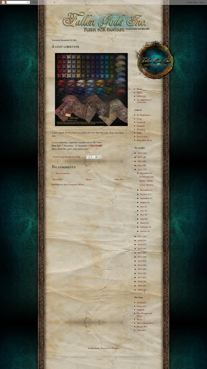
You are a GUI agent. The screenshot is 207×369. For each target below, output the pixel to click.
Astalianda (141, 302)
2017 (140, 252)
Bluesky (140, 129)
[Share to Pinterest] (99, 157)
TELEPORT (96, 145)
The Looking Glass (145, 322)
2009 (140, 285)
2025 (140, 157)
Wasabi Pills (142, 326)
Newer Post (57, 179)
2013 (140, 269)
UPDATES (141, 96)
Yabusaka (141, 330)
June (142, 210)
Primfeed (141, 125)
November (145, 189)
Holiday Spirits (146, 180)
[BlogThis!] (90, 157)
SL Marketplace (144, 115)
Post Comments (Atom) (74, 184)
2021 (140, 236)
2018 (140, 248)
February (144, 226)
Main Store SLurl (144, 140)
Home (88, 179)
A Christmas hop (146, 176)
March (143, 222)
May (142, 214)
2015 (140, 261)
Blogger (115, 348)
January (143, 231)
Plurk (139, 133)
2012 (140, 273)
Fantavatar (141, 306)
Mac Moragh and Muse (144, 314)
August (143, 202)
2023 (140, 165)
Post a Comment (63, 173)
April (142, 218)
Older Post (119, 179)
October (144, 194)
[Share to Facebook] (96, 157)
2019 (140, 244)
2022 (140, 169)
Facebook (141, 122)
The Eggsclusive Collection (144, 101)
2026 (140, 152)
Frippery (140, 309)
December (144, 173)
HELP (139, 92)
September (145, 198)
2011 (140, 277)
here (86, 148)
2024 (140, 161)
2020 (140, 240)
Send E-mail (142, 136)
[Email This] (87, 157)
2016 (140, 256)
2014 (140, 265)
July (142, 206)
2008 (140, 289)
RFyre (139, 319)
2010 (140, 281)
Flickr (139, 118)
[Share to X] (93, 157)
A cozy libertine (146, 184)
